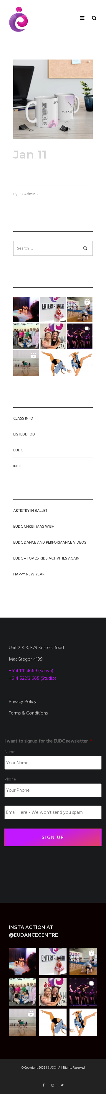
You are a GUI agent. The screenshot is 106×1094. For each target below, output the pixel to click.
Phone (10, 779)
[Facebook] (44, 1085)
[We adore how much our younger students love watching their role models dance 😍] (26, 309)
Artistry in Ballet (30, 510)
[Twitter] (62, 1085)
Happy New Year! (29, 574)
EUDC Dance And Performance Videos (49, 542)
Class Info (23, 418)
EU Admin (27, 194)
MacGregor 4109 (26, 659)
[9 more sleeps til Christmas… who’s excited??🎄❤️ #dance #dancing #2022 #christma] (53, 309)
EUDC (18, 450)
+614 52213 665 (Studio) (32, 678)
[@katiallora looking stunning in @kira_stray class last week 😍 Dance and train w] (26, 363)
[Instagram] (53, 1085)
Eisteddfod (24, 434)
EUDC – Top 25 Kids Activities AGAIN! (46, 558)
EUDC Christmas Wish (33, 526)
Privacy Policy (23, 701)
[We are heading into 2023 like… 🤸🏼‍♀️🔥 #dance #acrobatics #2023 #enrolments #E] (79, 309)
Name (10, 752)
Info (17, 466)
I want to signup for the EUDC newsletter (48, 741)
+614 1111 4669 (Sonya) (31, 670)
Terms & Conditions (28, 713)
